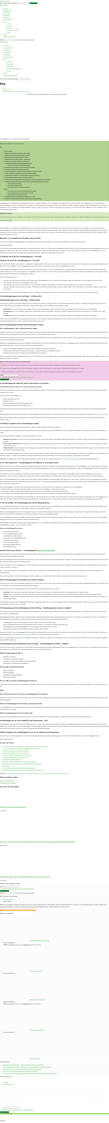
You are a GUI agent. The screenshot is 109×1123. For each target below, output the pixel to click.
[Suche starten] (30, 79)
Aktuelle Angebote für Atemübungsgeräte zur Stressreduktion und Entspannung (23, 198)
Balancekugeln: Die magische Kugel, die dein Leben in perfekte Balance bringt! (22, 763)
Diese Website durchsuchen (6, 3)
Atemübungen (18, 773)
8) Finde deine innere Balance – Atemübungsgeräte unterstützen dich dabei (22, 175)
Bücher (5, 73)
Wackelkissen (6, 766)
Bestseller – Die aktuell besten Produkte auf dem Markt (17, 153)
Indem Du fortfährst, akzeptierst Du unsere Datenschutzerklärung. (18, 377)
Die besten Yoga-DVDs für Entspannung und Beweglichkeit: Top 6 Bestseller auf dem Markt (25, 746)
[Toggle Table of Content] (1, 147)
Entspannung (10, 64)
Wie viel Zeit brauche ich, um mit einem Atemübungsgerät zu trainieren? (22, 190)
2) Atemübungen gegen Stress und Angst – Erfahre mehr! (17, 159)
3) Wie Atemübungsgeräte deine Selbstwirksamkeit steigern (18, 163)
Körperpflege (6, 52)
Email (1, 375)
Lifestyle (46, 773)
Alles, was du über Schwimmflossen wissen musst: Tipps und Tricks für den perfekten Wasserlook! (27, 1067)
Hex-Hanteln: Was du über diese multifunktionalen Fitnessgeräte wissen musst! (22, 1069)
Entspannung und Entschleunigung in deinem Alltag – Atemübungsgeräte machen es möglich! (27, 181)
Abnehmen (10, 61)
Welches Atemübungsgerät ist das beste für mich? (17, 194)
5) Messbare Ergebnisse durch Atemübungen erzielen (17, 169)
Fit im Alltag (6, 50)
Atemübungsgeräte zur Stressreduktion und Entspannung (16, 91)
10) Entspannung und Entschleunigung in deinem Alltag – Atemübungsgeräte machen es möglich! (27, 179)
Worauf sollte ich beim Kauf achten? (15, 185)
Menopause (6, 45)
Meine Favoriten (8, 151)
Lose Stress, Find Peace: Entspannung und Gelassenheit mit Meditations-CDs (22, 748)
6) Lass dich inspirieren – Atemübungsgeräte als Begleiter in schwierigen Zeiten (23, 171)
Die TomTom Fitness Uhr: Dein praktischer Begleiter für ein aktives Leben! (25, 877)
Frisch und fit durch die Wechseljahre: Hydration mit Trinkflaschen (19, 768)
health (41, 773)
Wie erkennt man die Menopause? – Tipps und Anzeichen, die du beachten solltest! (23, 1065)
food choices (36, 773)
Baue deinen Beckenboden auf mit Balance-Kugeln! (15, 757)
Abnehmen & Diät (8, 48)
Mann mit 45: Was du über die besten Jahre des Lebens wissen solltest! (20, 1071)
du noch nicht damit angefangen (69, 459)
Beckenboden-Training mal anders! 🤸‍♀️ (12, 759)
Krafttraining (6, 54)
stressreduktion (64, 773)
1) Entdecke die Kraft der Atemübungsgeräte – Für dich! (17, 155)
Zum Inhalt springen (5, 1)
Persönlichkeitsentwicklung (14, 68)
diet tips (24, 773)
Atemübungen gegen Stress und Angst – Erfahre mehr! (17, 161)
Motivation (10, 66)
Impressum (6, 1082)
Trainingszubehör (8, 57)
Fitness (16, 448)
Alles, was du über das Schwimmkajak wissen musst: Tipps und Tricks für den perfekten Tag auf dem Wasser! (30, 1073)
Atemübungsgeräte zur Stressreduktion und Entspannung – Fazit (20, 196)
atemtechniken (10, 773)
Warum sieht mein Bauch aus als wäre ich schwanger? (16, 753)
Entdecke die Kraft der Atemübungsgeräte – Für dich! (17, 157)
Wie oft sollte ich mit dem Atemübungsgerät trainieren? (19, 187)
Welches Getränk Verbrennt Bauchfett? (13, 807)
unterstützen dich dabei (46, 550)
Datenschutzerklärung (8, 1084)
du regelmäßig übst (26, 634)
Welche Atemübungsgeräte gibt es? (14, 183)
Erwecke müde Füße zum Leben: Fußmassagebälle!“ (16, 751)
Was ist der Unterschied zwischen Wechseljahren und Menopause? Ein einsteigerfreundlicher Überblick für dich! (37, 842)
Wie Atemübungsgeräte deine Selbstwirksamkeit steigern (19, 165)
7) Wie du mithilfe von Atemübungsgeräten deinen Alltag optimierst (20, 173)
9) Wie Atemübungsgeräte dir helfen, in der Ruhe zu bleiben (19, 177)
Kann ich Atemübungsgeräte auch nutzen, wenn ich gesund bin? (20, 192)
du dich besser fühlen (100, 414)
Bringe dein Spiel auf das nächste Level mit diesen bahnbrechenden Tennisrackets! (23, 770)
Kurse (5, 59)
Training (9, 71)
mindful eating (52, 773)
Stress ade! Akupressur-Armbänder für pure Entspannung (17, 755)
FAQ (6, 189)
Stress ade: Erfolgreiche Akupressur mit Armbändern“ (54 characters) (20, 761)
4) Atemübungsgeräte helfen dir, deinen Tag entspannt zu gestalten (20, 167)
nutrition (58, 773)
